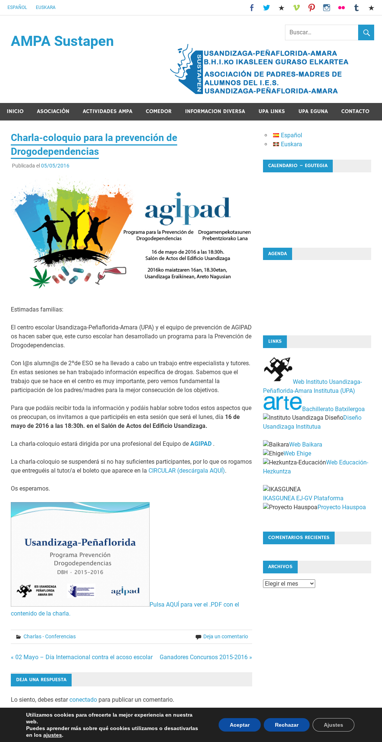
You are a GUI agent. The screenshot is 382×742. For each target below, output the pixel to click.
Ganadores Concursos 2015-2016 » (206, 657)
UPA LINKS (272, 111)
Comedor (159, 111)
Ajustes (333, 725)
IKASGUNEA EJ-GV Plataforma (303, 498)
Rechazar (286, 725)
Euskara (46, 7)
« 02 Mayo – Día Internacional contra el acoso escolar (82, 657)
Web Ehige (297, 453)
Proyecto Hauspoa (341, 507)
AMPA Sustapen (62, 41)
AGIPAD (201, 443)
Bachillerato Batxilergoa (333, 408)
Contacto (355, 111)
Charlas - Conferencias (50, 636)
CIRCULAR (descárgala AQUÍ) (186, 470)
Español (17, 7)
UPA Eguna (313, 111)
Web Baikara (305, 444)
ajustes (52, 735)
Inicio (15, 111)
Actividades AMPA (107, 111)
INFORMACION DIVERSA (215, 111)
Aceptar (240, 725)
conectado (83, 699)
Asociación (53, 111)
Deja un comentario (225, 636)
